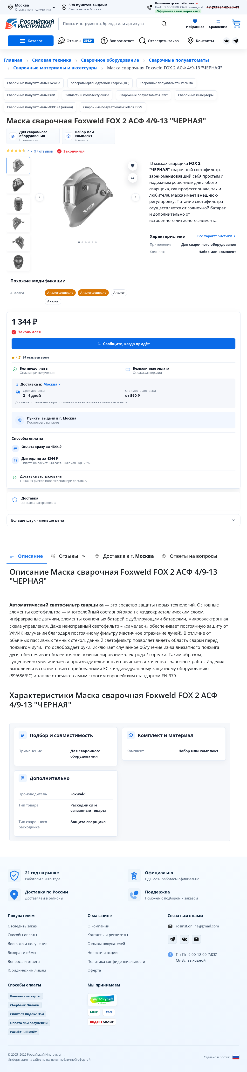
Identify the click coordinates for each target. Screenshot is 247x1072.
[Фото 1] (18, 165)
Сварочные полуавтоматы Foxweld (33, 83)
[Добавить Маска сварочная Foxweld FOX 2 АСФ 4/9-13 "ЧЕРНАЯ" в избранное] (133, 166)
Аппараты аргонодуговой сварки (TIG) (100, 83)
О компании (99, 926)
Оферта (94, 970)
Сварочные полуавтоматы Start (143, 95)
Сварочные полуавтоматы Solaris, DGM (113, 107)
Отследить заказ (22, 926)
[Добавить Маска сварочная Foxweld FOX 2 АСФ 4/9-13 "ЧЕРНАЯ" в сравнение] (133, 178)
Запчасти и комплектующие (87, 95)
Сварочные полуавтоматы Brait (31, 95)
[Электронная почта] (196, 939)
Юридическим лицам (27, 970)
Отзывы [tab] (72, 556)
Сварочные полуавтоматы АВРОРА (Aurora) (40, 107)
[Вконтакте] (226, 41)
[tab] (124, 556)
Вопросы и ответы (24, 961)
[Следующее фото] (135, 197)
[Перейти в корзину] (236, 23)
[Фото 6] (18, 262)
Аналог (119, 293)
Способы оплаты (22, 934)
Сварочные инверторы (195, 95)
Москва (22, 5)
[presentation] (69, 556)
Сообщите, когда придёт (126, 343)
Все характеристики (214, 236)
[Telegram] (172, 939)
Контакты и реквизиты (108, 934)
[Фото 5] (18, 242)
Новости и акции (103, 952)
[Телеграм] (235, 41)
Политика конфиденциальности (116, 961)
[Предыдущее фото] (39, 197)
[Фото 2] (18, 184)
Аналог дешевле (60, 293)
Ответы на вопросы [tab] (193, 556)
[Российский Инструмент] (29, 24)
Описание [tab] (30, 556)
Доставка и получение (27, 943)
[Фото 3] (18, 204)
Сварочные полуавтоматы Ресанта (166, 83)
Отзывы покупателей (106, 943)
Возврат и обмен (23, 952)
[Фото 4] (18, 223)
